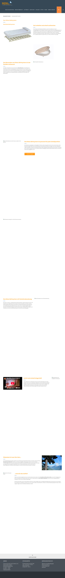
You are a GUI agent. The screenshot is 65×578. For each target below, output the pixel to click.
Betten (42, 9)
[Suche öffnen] (63, 10)
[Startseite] (7, 3)
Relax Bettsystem (6, 16)
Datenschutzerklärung (45, 564)
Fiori (51, 481)
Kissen (45, 9)
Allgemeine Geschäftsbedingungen (48, 563)
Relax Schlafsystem (9, 9)
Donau (55, 481)
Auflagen (38, 9)
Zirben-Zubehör (51, 9)
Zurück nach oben (32, 557)
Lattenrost (26, 9)
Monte (49, 481)
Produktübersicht (19, 9)
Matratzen (32, 9)
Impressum (44, 567)
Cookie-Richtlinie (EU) (45, 566)
